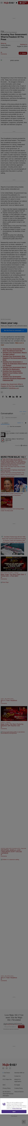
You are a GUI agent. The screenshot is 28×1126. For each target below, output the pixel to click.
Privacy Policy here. (17, 1108)
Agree (14, 1111)
